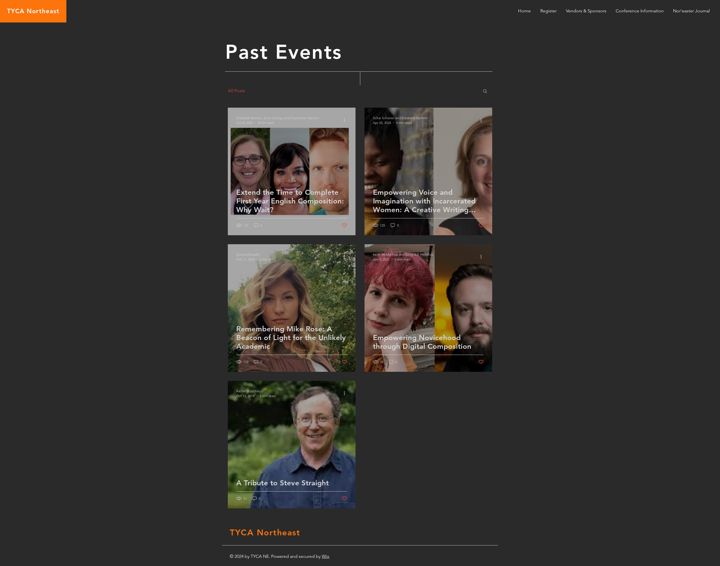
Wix (325, 556)
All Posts (236, 90)
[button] (586, 11)
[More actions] (346, 120)
